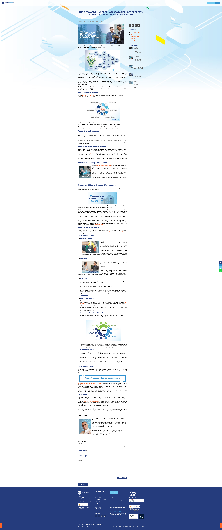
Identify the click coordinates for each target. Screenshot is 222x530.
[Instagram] (138, 25)
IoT (131, 34)
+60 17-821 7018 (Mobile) (114, 498)
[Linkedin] (96, 516)
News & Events (98, 501)
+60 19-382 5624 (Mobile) (100, 509)
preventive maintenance (89, 133)
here (108, 434)
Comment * (80, 460)
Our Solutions (98, 497)
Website (114, 471)
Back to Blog (83, 484)
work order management (88, 95)
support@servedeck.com (114, 497)
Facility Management (136, 32)
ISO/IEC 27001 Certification (98, 524)
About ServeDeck (98, 492)
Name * (79, 471)
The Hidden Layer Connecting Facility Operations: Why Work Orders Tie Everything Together (138, 59)
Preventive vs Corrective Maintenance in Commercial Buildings (137, 84)
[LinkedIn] (133, 25)
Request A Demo (211, 2)
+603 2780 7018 (98, 508)
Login (218, 2)
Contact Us (97, 503)
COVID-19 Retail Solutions (100, 499)
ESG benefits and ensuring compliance (116, 231)
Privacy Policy (80, 524)
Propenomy (94, 431)
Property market (135, 36)
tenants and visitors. (99, 224)
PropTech (133, 38)
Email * (96, 471)
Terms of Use (88, 524)
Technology (133, 40)
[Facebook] (130, 25)
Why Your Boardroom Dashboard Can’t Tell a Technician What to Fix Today (138, 50)
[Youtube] (136, 25)
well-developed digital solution (86, 153)
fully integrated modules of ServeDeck (92, 401)
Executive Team (98, 495)
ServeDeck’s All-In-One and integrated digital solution (90, 383)
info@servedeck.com (99, 507)
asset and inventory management (103, 165)
